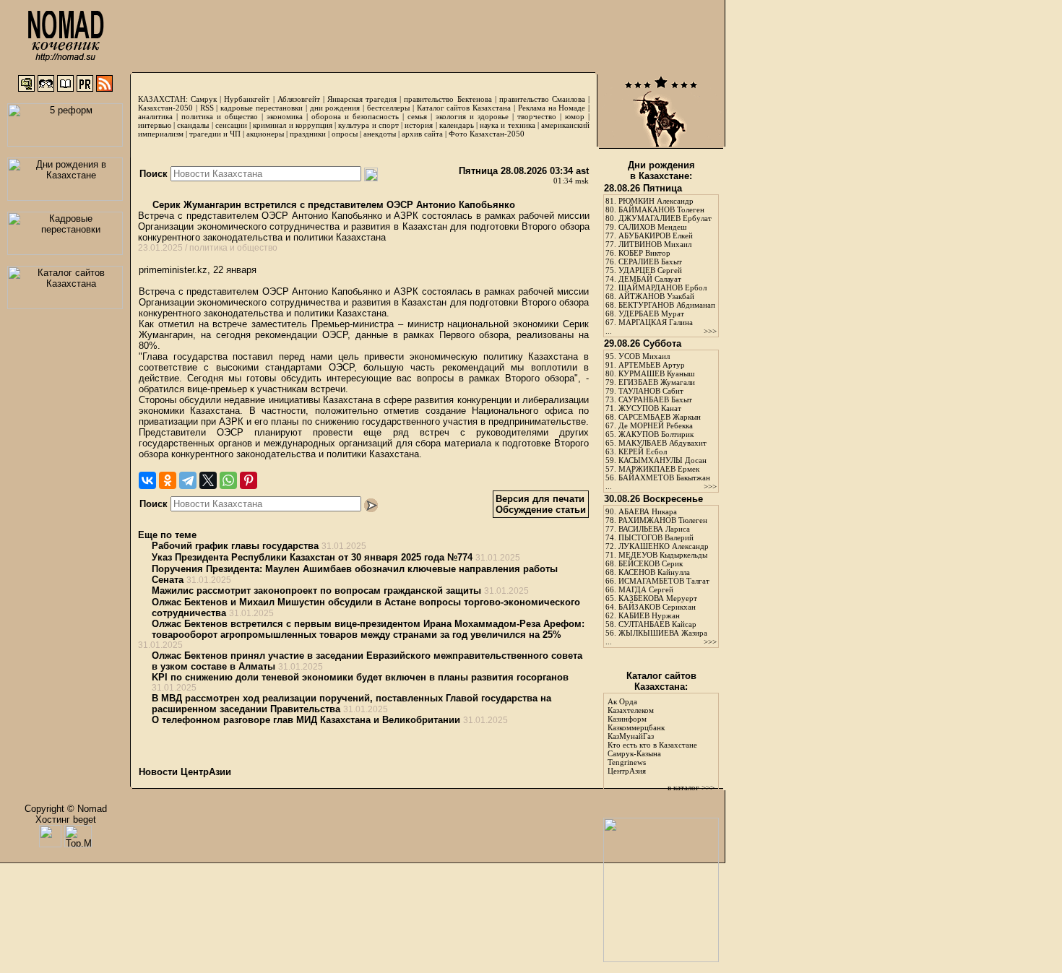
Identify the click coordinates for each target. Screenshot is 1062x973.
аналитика (155, 116)
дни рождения (335, 107)
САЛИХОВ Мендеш (652, 226)
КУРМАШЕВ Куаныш (656, 373)
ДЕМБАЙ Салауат (649, 278)
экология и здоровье (472, 116)
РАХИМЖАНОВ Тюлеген (662, 520)
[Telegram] (188, 480)
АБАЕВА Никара (647, 511)
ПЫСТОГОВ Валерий (656, 537)
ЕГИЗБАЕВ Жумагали (656, 382)
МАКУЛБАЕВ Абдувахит (662, 442)
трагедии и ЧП (215, 133)
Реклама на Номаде (552, 107)
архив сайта (422, 133)
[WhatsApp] (228, 480)
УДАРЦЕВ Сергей (650, 270)
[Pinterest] (248, 480)
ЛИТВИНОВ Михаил (654, 244)
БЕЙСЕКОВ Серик (650, 563)
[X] (208, 480)
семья (417, 116)
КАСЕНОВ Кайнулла (654, 572)
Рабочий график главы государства (235, 545)
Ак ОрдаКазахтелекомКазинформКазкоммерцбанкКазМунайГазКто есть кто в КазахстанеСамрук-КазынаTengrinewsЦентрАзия (652, 736)
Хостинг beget (65, 819)
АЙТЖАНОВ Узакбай (656, 296)
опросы (345, 133)
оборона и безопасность (355, 116)
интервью (154, 125)
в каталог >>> (691, 787)
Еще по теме (167, 534)
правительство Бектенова (447, 99)
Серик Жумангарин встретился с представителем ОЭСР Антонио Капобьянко (332, 204)
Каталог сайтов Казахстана (464, 107)
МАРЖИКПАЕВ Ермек (658, 468)
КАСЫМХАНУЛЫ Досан (662, 460)
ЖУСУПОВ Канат (649, 408)
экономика (285, 116)
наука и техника (507, 125)
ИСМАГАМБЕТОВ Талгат (663, 580)
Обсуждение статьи (541, 509)
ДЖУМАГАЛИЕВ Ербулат (665, 218)
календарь (456, 125)
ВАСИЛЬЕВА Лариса (654, 528)
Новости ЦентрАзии (185, 771)
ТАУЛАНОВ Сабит (650, 390)
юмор (574, 116)
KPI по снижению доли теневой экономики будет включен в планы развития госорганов (360, 677)
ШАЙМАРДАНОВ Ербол (662, 287)
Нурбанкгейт (246, 99)
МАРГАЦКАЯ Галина (655, 322)
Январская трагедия (362, 99)
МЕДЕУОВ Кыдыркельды (662, 554)
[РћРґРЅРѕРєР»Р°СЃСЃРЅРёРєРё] (167, 480)
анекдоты (379, 133)
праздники (308, 133)
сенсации (231, 125)
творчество (536, 116)
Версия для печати (540, 498)
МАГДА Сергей (645, 589)
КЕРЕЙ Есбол (642, 451)
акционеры (265, 133)
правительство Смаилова (542, 99)
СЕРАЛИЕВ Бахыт (650, 261)
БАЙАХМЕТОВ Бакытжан (664, 477)
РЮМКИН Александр (656, 200)
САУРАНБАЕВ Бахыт (655, 399)
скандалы (193, 125)
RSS (207, 107)
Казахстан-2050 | (169, 107)
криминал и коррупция (292, 125)
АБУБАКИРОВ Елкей (655, 235)
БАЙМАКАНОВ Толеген (661, 209)
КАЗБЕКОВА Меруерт (657, 598)
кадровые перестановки (261, 107)
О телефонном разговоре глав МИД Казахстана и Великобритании (306, 719)
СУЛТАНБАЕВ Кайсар (657, 624)
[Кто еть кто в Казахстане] (661, 958)
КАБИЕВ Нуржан (649, 615)
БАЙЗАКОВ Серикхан (657, 606)
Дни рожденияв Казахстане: (661, 170)
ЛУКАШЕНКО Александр (663, 546)
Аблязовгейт (298, 99)
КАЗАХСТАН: (163, 99)
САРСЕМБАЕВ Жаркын (659, 416)
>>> (710, 331)
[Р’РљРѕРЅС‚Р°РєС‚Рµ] (147, 480)
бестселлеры (388, 107)
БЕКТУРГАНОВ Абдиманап (666, 304)
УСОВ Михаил (644, 356)
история (419, 125)
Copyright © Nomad (66, 808)
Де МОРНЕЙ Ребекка (655, 425)
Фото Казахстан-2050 (486, 133)
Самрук (204, 99)
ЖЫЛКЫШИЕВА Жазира (662, 632)
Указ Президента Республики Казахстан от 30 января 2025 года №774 (312, 557)
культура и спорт (368, 125)
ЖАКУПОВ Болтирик (656, 434)
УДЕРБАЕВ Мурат (651, 313)
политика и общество (219, 116)
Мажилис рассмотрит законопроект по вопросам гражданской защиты (316, 590)
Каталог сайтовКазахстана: (661, 681)
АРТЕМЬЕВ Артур (651, 364)
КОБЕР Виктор (644, 252)
